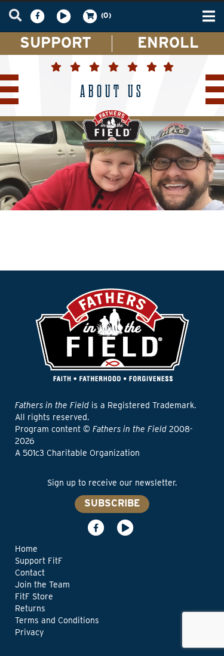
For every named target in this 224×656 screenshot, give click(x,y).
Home (26, 549)
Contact (30, 572)
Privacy (29, 632)
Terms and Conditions (57, 620)
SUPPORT (55, 42)
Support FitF (39, 560)
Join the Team (42, 584)
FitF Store (34, 596)
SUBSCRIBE (112, 503)
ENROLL (168, 42)
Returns (30, 608)
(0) (105, 15)
